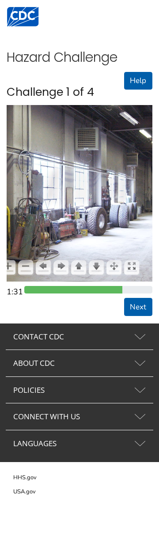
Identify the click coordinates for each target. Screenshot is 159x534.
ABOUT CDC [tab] (34, 363)
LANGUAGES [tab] (35, 443)
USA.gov (24, 492)
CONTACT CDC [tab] (38, 336)
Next (138, 307)
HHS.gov (25, 477)
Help (138, 80)
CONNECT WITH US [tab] (46, 416)
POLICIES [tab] (29, 390)
